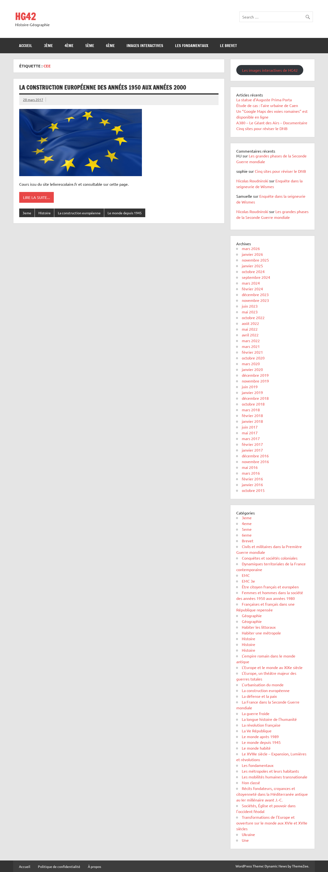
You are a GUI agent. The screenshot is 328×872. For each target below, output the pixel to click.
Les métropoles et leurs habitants (270, 771)
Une (245, 840)
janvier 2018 (252, 421)
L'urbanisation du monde (263, 684)
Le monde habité (256, 748)
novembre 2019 (255, 380)
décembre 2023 (255, 294)
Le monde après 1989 (260, 736)
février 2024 (252, 288)
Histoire (44, 213)
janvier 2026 (252, 254)
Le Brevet (228, 45)
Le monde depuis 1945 (125, 213)
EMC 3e (248, 581)
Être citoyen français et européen (270, 586)
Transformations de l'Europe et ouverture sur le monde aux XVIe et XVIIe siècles (271, 823)
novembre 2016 (255, 461)
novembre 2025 (255, 259)
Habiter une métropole (261, 632)
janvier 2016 (252, 484)
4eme (247, 523)
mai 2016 (250, 467)
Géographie (252, 615)
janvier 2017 (252, 450)
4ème (69, 45)
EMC (246, 575)
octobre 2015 (253, 490)
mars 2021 (251, 346)
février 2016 (252, 478)
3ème (48, 45)
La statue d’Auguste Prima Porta (264, 99)
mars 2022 (251, 340)
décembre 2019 (255, 375)
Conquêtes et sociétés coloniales (270, 557)
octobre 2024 (253, 271)
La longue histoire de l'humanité (269, 719)
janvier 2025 (252, 265)
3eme (27, 213)
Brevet (247, 540)
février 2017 (252, 444)
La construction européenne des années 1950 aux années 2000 (102, 87)
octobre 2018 (253, 403)
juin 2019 (250, 386)
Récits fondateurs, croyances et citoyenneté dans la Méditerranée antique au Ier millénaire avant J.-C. (272, 794)
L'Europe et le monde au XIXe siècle (272, 667)
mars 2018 (251, 409)
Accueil (25, 45)
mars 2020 (251, 363)
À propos (94, 866)
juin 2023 (250, 306)
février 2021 (252, 352)
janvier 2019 (252, 392)
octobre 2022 (253, 317)
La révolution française (261, 725)
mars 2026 (251, 248)
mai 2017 (250, 432)
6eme (247, 534)
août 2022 (250, 323)
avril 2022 (250, 334)
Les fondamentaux (191, 45)
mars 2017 (251, 438)
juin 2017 (250, 426)
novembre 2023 (255, 300)
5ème (89, 45)
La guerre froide (255, 713)
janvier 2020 (252, 369)
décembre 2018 (255, 398)
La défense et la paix (259, 696)
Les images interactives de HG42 (270, 70)
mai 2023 (250, 311)
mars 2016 (251, 473)
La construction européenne (79, 213)
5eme (247, 529)
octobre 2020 (253, 357)
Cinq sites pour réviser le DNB (261, 128)
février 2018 (252, 415)
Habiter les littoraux (259, 627)
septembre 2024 (256, 277)
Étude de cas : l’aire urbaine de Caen (267, 105)
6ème (110, 45)
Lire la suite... (36, 197)
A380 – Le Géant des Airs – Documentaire (271, 122)
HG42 (25, 16)
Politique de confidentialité (59, 866)
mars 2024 (251, 283)
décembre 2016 (255, 455)
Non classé (251, 782)
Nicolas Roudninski (252, 180)
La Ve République (257, 730)
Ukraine (248, 834)
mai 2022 (250, 329)
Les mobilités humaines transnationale (274, 776)
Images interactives (145, 45)
